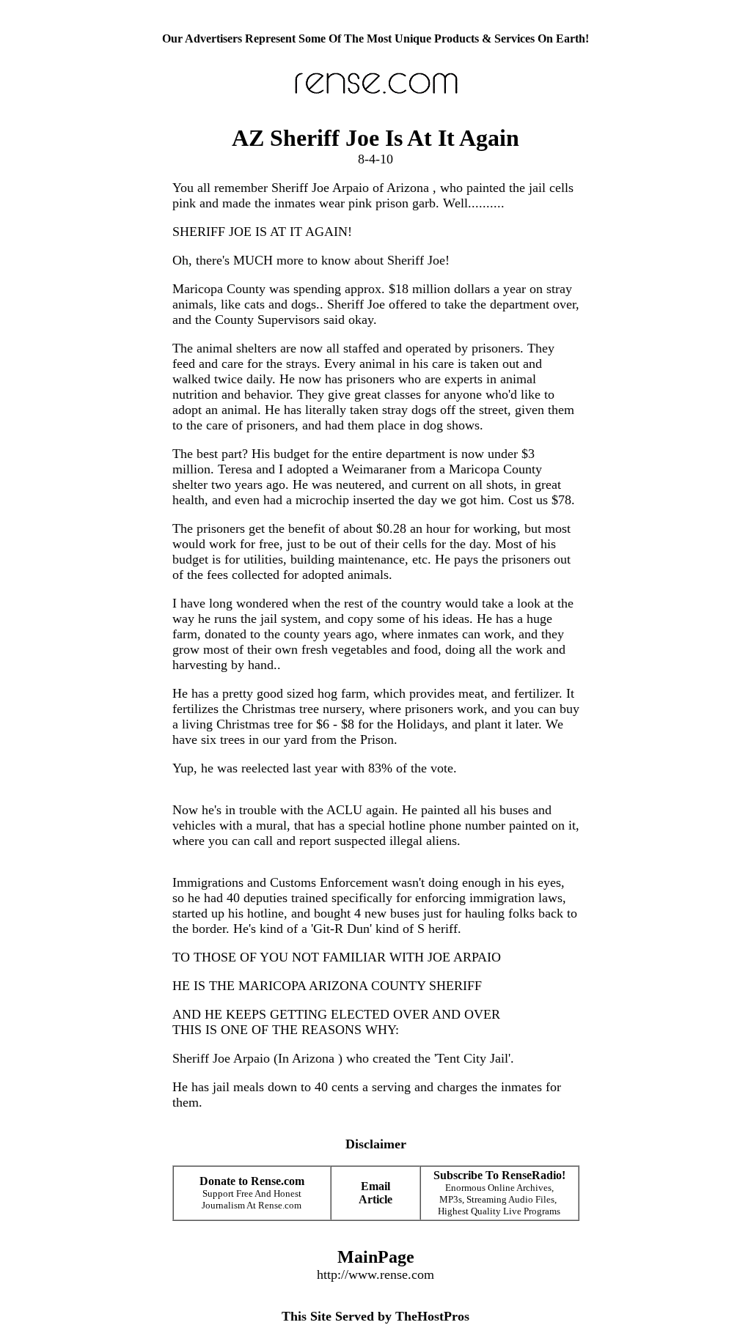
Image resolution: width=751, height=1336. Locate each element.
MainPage (375, 1256)
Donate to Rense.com (251, 1181)
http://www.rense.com (375, 1274)
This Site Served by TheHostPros (375, 1316)
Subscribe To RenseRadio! (499, 1175)
